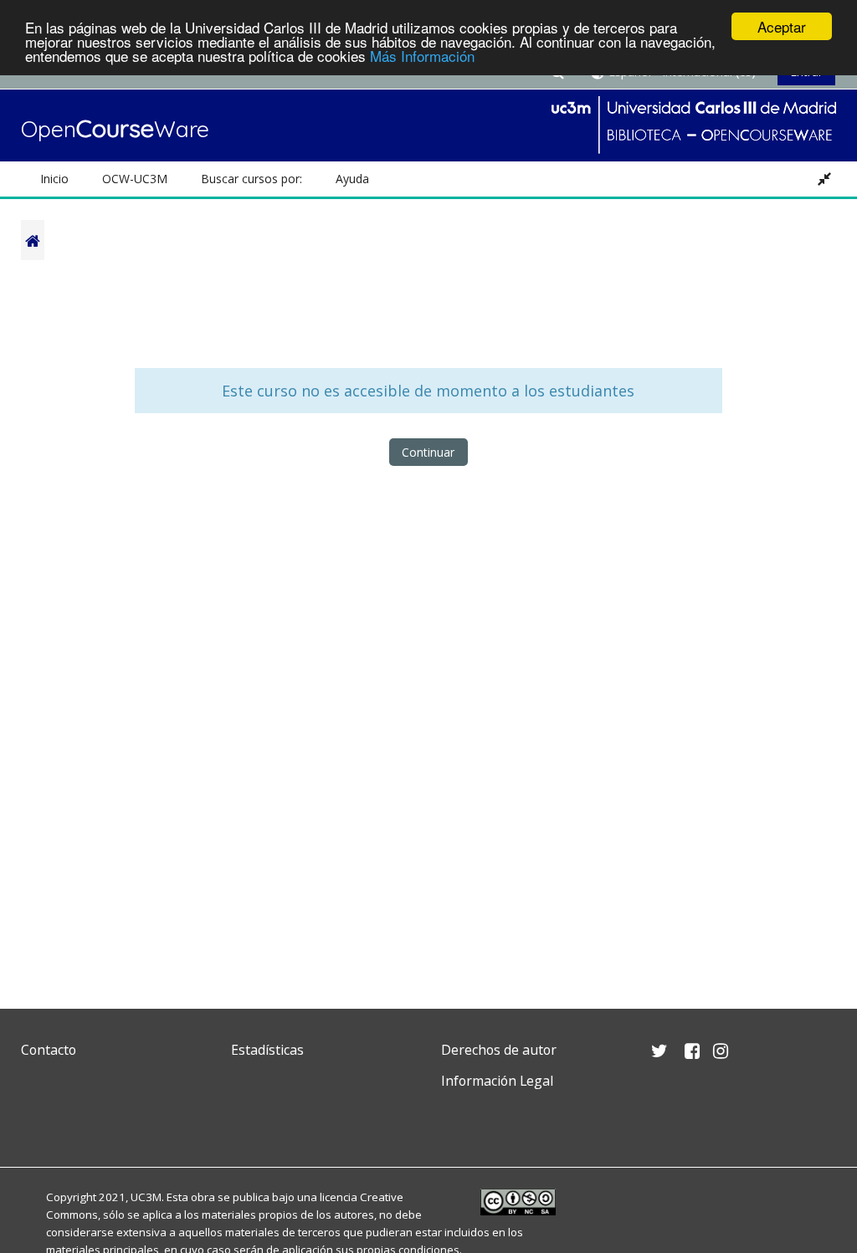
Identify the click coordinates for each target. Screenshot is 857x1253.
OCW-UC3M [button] (134, 179)
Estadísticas (267, 1050)
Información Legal (497, 1080)
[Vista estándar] (825, 179)
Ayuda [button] (352, 179)
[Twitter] (37, 1120)
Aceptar (781, 26)
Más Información (422, 55)
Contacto (48, 1050)
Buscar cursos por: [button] (251, 179)
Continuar (428, 452)
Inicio (54, 179)
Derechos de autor (499, 1050)
